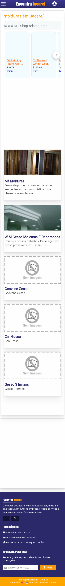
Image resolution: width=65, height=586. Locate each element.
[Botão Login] (54, 4)
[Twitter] (15, 518)
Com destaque (26, 542)
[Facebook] (6, 518)
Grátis (41, 542)
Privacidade (32, 580)
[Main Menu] (3, 3)
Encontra (30, 3)
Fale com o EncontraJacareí (20, 537)
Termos (21, 580)
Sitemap (44, 580)
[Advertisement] (32, 113)
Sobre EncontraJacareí (18, 532)
